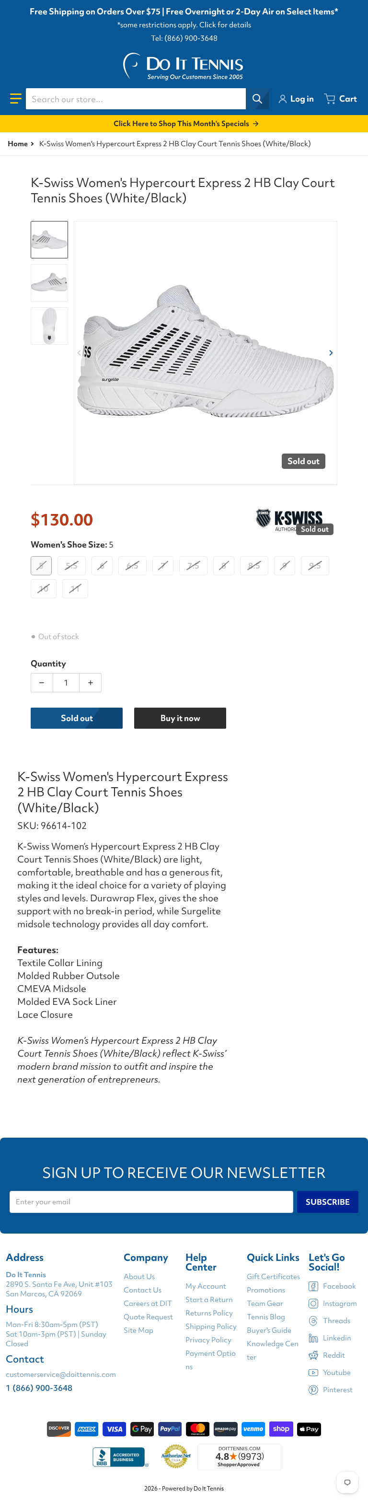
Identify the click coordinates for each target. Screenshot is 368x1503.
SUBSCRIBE (328, 1202)
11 (75, 588)
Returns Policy (209, 1313)
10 (43, 588)
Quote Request (148, 1317)
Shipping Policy (211, 1326)
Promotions (266, 1290)
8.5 (254, 565)
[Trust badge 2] (176, 1457)
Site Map (138, 1330)
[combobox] (147, 98)
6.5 (132, 565)
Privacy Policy (208, 1340)
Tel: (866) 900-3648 (184, 38)
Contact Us (142, 1290)
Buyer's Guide (269, 1330)
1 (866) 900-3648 (39, 1387)
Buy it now (180, 717)
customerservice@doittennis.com (61, 1374)
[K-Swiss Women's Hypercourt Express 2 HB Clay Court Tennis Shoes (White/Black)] (49, 239)
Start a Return (209, 1300)
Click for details (225, 25)
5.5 (72, 565)
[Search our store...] (257, 98)
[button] (16, 98)
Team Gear (265, 1303)
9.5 (315, 565)
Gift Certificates (273, 1277)
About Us (139, 1277)
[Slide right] (331, 352)
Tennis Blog (266, 1317)
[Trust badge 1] (119, 1457)
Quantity (48, 663)
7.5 (193, 565)
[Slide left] (79, 352)
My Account (205, 1286)
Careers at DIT (148, 1303)
